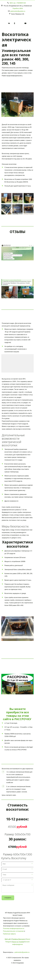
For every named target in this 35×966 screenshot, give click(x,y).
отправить (7, 897)
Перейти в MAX (18, 8)
